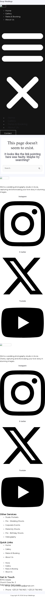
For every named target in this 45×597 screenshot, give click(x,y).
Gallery (8, 13)
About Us (9, 19)
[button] (22, 70)
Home (8, 11)
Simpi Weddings (6, 1)
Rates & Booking (12, 16)
